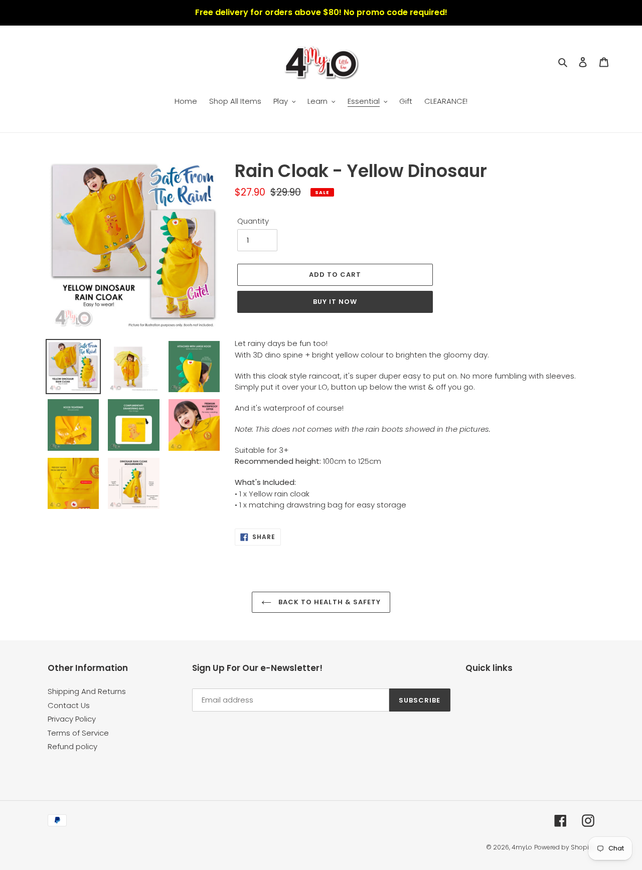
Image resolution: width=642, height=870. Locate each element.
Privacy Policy (72, 719)
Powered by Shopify (564, 847)
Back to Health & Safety (328, 602)
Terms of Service (78, 733)
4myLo (522, 847)
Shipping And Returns (87, 691)
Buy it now (335, 301)
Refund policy (72, 746)
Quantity (253, 221)
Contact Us (69, 705)
